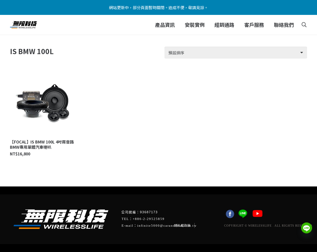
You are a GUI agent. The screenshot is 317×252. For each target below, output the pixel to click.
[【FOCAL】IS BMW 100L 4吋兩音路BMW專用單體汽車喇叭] (42, 103)
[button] (178, 25)
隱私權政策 (182, 225)
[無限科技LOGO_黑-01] (23, 25)
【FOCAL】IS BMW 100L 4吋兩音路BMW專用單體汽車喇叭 (42, 144)
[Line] (306, 227)
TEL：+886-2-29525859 (143, 219)
